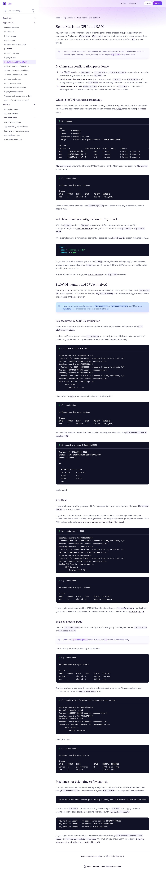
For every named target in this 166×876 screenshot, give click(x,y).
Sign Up (158, 3)
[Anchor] (54, 66)
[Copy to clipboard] (146, 120)
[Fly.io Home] (4, 3)
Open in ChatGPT (115, 856)
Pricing (124, 3)
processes (141, 109)
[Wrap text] (143, 120)
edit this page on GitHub (111, 866)
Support (132, 3)
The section (95, 274)
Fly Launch (68, 18)
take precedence (84, 228)
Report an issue (93, 866)
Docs (58, 18)
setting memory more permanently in (101, 522)
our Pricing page (136, 611)
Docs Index (7, 18)
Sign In (148, 3)
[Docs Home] (9, 3)
